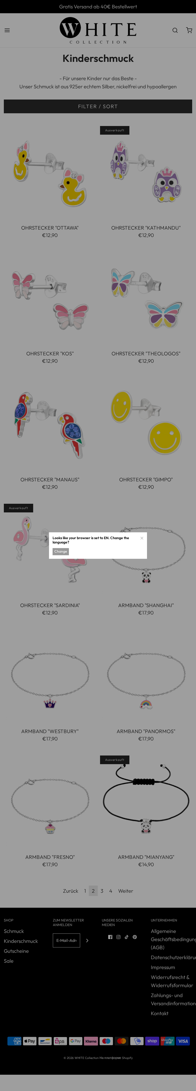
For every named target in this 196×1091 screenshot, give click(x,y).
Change (60, 551)
